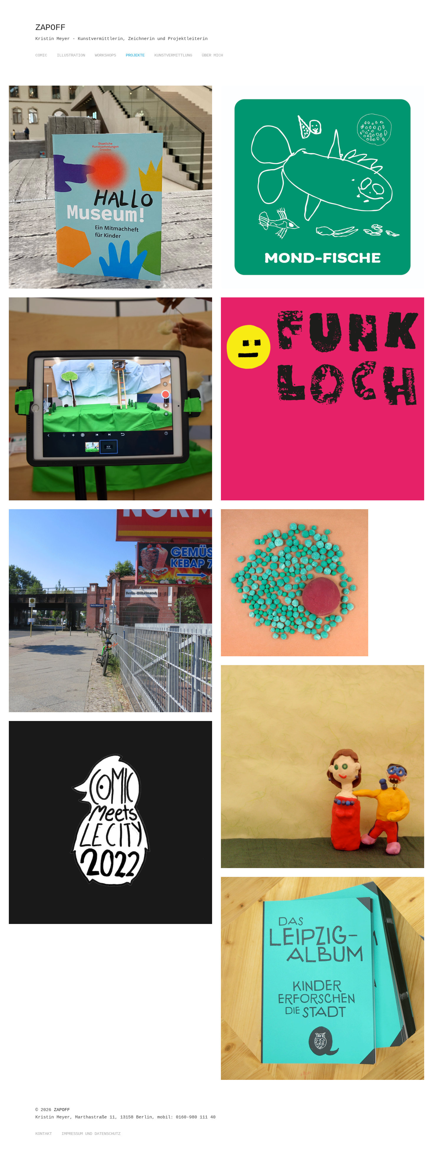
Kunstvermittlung (173, 55)
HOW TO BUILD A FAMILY (276, 748)
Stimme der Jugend (269, 376)
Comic (41, 55)
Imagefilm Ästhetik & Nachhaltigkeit (299, 564)
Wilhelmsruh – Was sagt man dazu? (82, 588)
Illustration (71, 55)
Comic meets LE (52, 804)
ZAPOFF (50, 28)
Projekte (135, 55)
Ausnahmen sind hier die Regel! (78, 380)
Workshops (105, 55)
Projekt (127, 207)
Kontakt (43, 1133)
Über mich (212, 55)
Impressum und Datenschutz (91, 1133)
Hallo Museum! (51, 168)
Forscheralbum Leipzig (276, 960)
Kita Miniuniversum (271, 168)
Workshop (149, 207)
